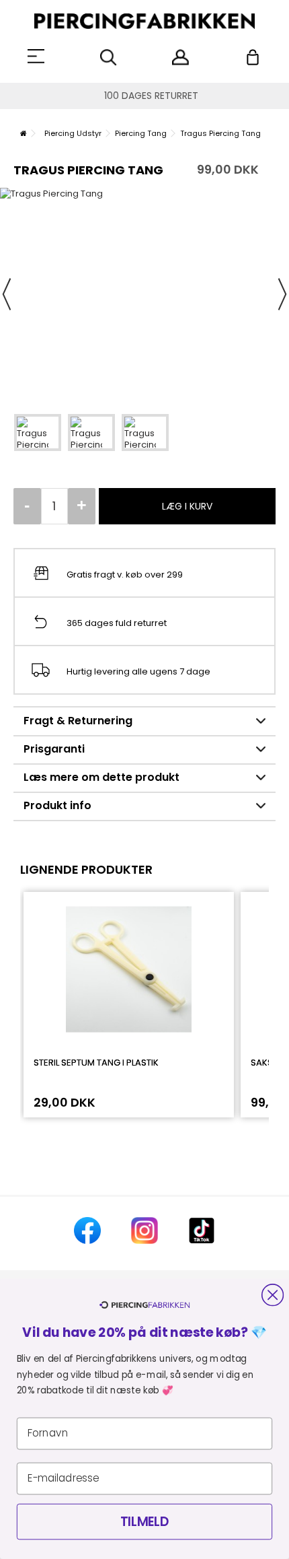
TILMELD (144, 1522)
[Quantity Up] (81, 506)
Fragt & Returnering (78, 720)
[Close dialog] (272, 1295)
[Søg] (108, 57)
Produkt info (57, 805)
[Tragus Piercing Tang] (37, 432)
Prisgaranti (54, 749)
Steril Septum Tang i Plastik (96, 1062)
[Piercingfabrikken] (144, 21)
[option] (144, 294)
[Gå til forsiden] (23, 133)
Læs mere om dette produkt (101, 777)
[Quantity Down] (27, 506)
